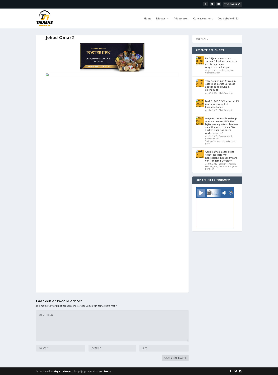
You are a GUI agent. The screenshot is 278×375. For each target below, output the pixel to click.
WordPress (105, 371)
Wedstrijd (228, 93)
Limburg (223, 70)
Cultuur (222, 164)
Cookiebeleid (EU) (229, 18)
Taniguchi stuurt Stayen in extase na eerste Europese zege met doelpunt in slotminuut (220, 85)
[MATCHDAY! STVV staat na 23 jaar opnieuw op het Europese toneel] (200, 103)
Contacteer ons (203, 18)
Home (147, 18)
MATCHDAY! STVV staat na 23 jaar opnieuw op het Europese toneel (222, 103)
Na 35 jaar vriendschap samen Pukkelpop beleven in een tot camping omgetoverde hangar (221, 63)
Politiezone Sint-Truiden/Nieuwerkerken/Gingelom (220, 140)
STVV (221, 93)
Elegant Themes (62, 371)
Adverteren (181, 18)
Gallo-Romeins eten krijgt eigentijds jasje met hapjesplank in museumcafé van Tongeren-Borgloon (221, 156)
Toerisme (222, 166)
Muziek (230, 70)
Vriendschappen (212, 72)
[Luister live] (201, 193)
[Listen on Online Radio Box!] (230, 193)
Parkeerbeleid (225, 136)
